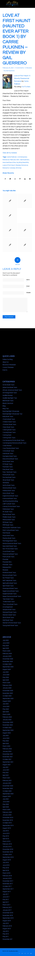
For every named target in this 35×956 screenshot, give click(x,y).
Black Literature (8, 403)
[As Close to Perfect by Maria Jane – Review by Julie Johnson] (10, 230)
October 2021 (7, 759)
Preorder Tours (7, 564)
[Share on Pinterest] (20, 179)
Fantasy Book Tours (9, 477)
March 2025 (6, 651)
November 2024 (8, 661)
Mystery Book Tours (9, 538)
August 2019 (7, 828)
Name (28, 280)
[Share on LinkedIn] (25, 179)
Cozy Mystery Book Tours (11, 448)
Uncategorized (8, 607)
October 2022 (7, 727)
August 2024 (7, 669)
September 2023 (8, 698)
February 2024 (7, 685)
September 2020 (8, 793)
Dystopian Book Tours (10, 456)
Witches (18, 168)
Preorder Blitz (7, 562)
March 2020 (6, 809)
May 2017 (6, 899)
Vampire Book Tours (9, 609)
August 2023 (7, 701)
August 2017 (7, 891)
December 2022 (8, 722)
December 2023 (8, 690)
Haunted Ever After (9, 162)
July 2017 (6, 894)
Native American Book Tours (12, 543)
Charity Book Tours (9, 419)
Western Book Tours (9, 615)
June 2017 (6, 897)
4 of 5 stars (26, 87)
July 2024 (6, 672)
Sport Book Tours (8, 586)
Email (27, 287)
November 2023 (8, 693)
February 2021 (14, 159)
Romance (24, 165)
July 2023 (6, 704)
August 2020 (7, 796)
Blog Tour (6, 408)
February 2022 (7, 749)
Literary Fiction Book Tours (11, 506)
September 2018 (8, 857)
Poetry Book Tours (8, 556)
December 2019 (8, 817)
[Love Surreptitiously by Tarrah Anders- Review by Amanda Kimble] (25, 200)
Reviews (29, 68)
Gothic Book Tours (8, 485)
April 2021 (6, 775)
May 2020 (6, 804)
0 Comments (19, 68)
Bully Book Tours (8, 416)
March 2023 (6, 714)
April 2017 (6, 902)
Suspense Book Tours (9, 593)
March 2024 (6, 682)
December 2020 (8, 786)
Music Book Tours (8, 535)
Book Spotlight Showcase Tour (12, 414)
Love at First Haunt (9, 165)
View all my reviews (10, 153)
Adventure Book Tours (10, 387)
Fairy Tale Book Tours (9, 472)
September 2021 (8, 762)
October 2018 (7, 854)
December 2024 (8, 659)
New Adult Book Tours (10, 546)
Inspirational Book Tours (10, 496)
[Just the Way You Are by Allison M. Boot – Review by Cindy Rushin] (10, 200)
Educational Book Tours (10, 459)
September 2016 (8, 918)
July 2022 (6, 735)
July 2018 (6, 862)
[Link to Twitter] (22, 953)
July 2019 (6, 831)
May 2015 (6, 934)
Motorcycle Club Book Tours (11, 527)
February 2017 (7, 907)
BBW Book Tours (8, 400)
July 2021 (6, 767)
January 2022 (7, 751)
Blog (4, 406)
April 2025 (6, 648)
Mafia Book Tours (8, 509)
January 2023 (7, 719)
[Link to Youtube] (30, 953)
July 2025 (6, 640)
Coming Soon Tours (9, 437)
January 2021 (7, 783)
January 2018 (7, 878)
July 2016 (6, 923)
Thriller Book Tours (9, 601)
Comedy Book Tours (9, 432)
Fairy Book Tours (8, 469)
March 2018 (6, 873)
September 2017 (8, 889)
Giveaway (6, 482)
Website (28, 292)
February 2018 (7, 875)
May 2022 (6, 741)
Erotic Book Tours (8, 461)
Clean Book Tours (8, 427)
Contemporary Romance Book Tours (14, 443)
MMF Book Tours (8, 525)
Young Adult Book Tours (10, 625)
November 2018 (8, 852)
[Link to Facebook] (19, 953)
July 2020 (6, 799)
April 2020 (6, 807)
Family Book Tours (8, 474)
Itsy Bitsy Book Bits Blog (10, 501)
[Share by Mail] (29, 179)
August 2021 (7, 764)
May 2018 (6, 868)
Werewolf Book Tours (9, 612)
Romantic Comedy (9, 168)
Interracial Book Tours (10, 498)
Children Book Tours (9, 422)
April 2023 (6, 711)
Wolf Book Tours (8, 620)
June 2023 (6, 706)
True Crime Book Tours (10, 604)
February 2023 (7, 717)
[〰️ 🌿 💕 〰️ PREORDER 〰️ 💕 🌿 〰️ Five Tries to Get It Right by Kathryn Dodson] (25, 215)
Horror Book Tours (8, 493)
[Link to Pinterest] (28, 953)
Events (5, 370)
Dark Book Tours (8, 453)
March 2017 (6, 905)
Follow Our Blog (8, 359)
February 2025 (7, 653)
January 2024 (7, 688)
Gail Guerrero (10, 70)
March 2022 (6, 746)
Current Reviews (8, 367)
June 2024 (6, 674)
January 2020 (7, 815)
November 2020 (8, 788)
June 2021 (6, 770)
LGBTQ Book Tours (9, 504)
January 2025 (7, 656)
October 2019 (7, 823)
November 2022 (8, 725)
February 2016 (7, 926)
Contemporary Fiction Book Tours (13, 440)
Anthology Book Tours (10, 392)
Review (18, 165)
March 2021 (6, 778)
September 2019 (8, 825)
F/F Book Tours (7, 464)
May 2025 (6, 645)
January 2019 (7, 846)
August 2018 (7, 860)
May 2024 (6, 677)
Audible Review (8, 395)
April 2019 (6, 838)
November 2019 (8, 820)
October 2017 (7, 886)
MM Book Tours (7, 522)
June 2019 (6, 833)
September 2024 (8, 667)
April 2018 (6, 870)
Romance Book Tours (9, 575)
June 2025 (6, 643)
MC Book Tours (7, 511)
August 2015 (7, 928)
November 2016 (8, 915)
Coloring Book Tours (9, 429)
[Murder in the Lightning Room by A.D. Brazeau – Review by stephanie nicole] (10, 245)
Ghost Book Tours (8, 480)
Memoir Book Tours (9, 514)
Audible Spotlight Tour (10, 398)
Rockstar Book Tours (9, 572)
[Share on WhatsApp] (15, 179)
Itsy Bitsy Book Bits (22, 162)
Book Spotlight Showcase (11, 411)
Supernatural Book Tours (11, 591)
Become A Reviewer (9, 364)
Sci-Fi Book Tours (8, 578)
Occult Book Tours (8, 551)
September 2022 (8, 730)
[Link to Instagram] (25, 953)
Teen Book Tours (8, 599)
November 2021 (8, 756)
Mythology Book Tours (10, 541)
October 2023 (7, 696)
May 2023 (6, 709)
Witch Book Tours (8, 617)
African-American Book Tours (12, 390)
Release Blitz (7, 567)
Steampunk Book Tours (10, 588)
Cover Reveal (7, 445)
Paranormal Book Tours (10, 554)
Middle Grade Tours (9, 517)
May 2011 (6, 936)
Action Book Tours (8, 385)
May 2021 (6, 772)
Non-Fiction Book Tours (10, 549)
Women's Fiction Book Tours (12, 623)
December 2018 (8, 849)
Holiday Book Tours (9, 490)
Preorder (5, 559)
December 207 (7, 939)
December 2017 (8, 881)
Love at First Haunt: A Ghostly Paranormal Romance (22, 78)
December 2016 (8, 912)
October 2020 (7, 791)
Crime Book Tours (8, 451)
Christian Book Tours (9, 424)
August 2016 (7, 920)
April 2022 (6, 743)
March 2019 (6, 841)
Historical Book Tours (9, 488)
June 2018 (6, 865)
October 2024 (7, 664)
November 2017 (8, 883)
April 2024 (6, 680)
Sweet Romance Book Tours (12, 596)
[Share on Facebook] (5, 179)
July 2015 (6, 931)
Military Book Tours (9, 519)
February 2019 (7, 844)
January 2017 (7, 910)
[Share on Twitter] (10, 179)
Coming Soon (7, 435)
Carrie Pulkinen (12, 157)
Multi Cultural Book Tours (11, 530)
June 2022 (6, 738)
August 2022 (7, 733)
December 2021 (8, 754)
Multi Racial (6, 533)
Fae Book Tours (8, 467)
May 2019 (6, 836)
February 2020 (7, 812)
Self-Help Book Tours (9, 580)
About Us (5, 362)
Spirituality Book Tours (10, 583)
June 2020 (6, 801)
